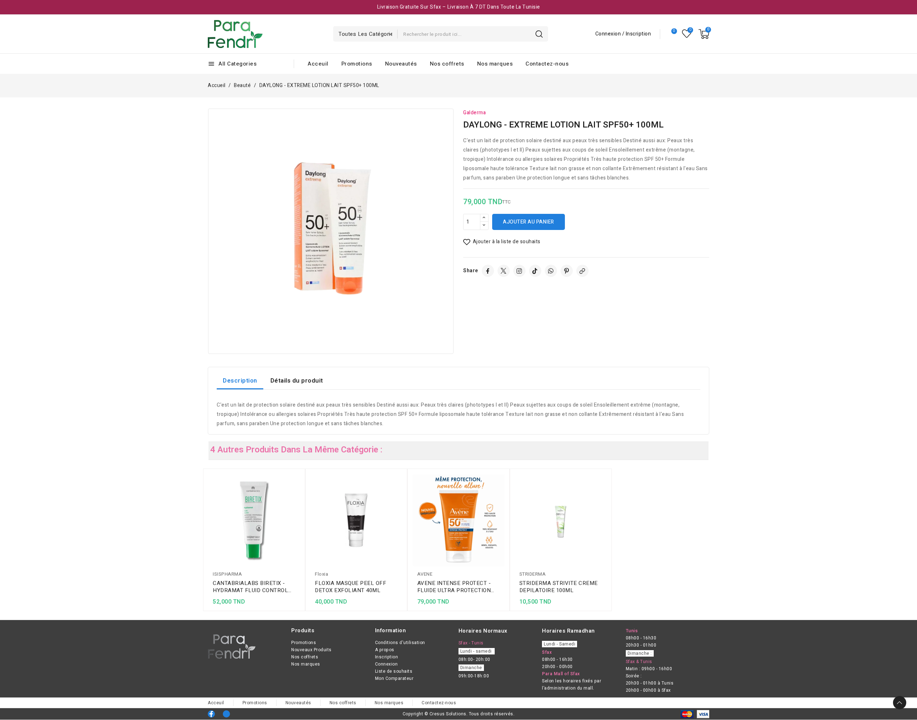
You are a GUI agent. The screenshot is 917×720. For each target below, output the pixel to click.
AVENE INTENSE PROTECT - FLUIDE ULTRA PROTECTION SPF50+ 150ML (454, 587)
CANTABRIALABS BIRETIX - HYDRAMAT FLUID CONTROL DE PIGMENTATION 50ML (250, 587)
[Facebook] (488, 271)
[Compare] (671, 34)
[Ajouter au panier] (298, 521)
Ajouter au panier (528, 222)
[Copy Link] (582, 271)
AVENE (425, 574)
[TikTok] (535, 271)
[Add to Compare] (298, 494)
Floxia (321, 574)
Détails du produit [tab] (296, 380)
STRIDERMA (532, 574)
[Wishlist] (687, 34)
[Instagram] (519, 271)
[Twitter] (504, 271)
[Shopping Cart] (703, 34)
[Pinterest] (567, 271)
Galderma (474, 112)
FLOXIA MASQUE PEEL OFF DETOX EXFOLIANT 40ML (350, 587)
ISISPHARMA (227, 574)
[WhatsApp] (551, 271)
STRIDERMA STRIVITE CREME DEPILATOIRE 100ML (558, 587)
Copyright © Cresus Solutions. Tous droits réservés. (459, 714)
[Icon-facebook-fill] (211, 713)
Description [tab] (240, 380)
